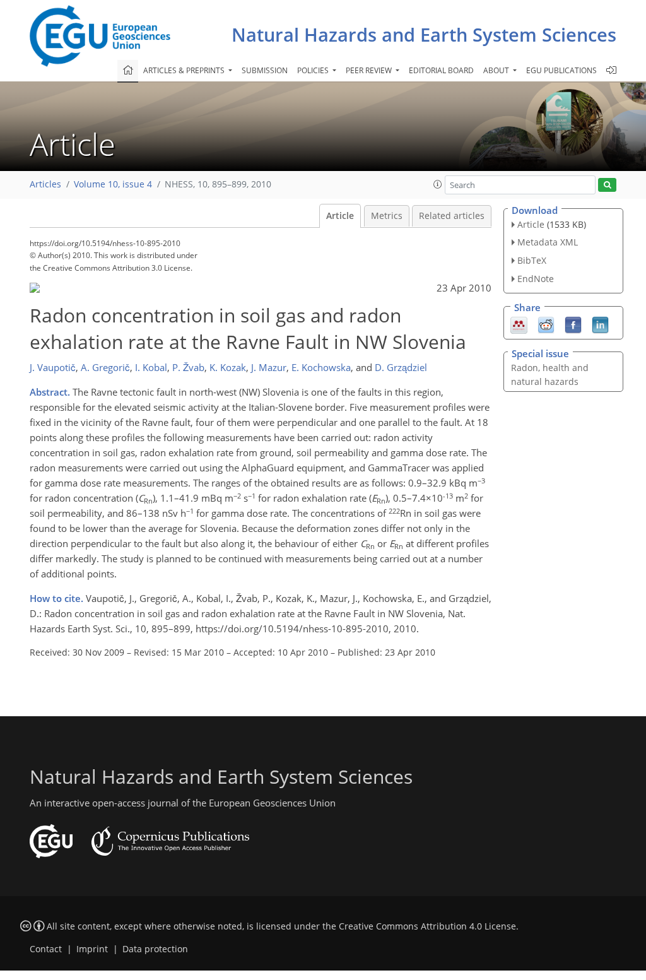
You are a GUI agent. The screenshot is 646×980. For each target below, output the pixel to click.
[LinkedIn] (600, 323)
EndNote (535, 279)
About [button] (497, 70)
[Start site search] (607, 185)
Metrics (386, 215)
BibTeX (531, 260)
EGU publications (561, 70)
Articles (45, 184)
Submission (265, 70)
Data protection (155, 949)
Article (340, 215)
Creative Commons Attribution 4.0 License (427, 926)
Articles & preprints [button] (184, 70)
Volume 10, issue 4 (113, 184)
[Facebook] (573, 323)
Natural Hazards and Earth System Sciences (424, 34)
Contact (46, 949)
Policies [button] (314, 70)
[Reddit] (546, 323)
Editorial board (441, 70)
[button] (437, 184)
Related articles (451, 215)
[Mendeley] (518, 323)
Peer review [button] (370, 70)
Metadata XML (547, 242)
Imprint (92, 949)
